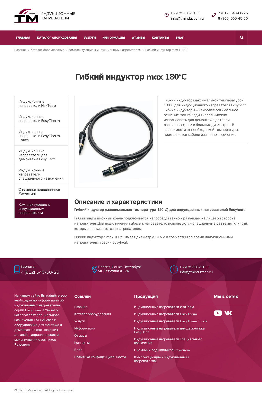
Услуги (79, 321)
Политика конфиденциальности (100, 357)
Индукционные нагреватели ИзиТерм (37, 103)
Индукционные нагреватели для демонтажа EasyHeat (37, 155)
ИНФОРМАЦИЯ (114, 37)
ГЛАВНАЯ (23, 37)
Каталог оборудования (47, 50)
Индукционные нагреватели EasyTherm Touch (39, 135)
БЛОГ (180, 37)
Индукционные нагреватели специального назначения (41, 174)
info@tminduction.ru (187, 18)
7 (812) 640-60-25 (233, 13)
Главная (20, 50)
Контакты (82, 343)
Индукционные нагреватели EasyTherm (39, 118)
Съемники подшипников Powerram (39, 191)
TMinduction (34, 390)
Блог (78, 350)
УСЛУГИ (90, 37)
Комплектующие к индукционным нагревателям (104, 50)
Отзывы (80, 335)
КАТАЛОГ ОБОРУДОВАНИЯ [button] (57, 37)
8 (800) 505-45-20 (233, 18)
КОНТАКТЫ (160, 37)
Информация (84, 328)
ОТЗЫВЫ (138, 37)
